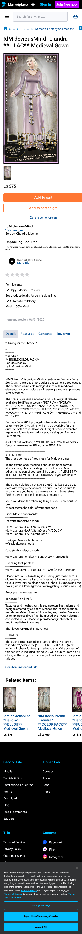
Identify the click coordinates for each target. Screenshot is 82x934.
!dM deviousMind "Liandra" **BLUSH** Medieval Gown (17, 722)
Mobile (7, 771)
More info (23, 262)
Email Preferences (15, 812)
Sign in (45, 5)
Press (46, 791)
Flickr (52, 849)
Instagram (56, 857)
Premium (9, 791)
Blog (6, 805)
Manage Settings (41, 905)
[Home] (5, 28)
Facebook (55, 842)
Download (10, 798)
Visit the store (14, 230)
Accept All (41, 927)
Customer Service (14, 855)
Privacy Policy (12, 849)
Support (8, 818)
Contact (48, 771)
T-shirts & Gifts (13, 778)
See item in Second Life (21, 667)
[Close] (77, 868)
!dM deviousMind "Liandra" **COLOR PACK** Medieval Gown (52, 722)
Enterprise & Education (18, 785)
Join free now (67, 5)
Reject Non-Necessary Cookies (41, 916)
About (47, 778)
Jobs (46, 785)
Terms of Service (14, 842)
